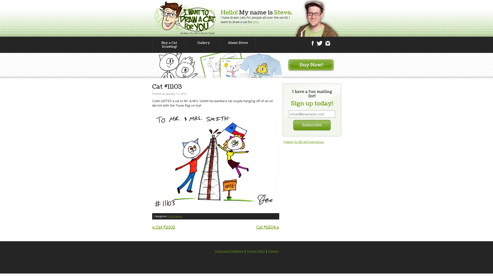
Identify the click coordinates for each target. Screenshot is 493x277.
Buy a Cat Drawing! (169, 45)
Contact (273, 251)
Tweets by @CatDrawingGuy (303, 142)
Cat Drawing (175, 216)
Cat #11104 (267, 227)
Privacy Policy (256, 251)
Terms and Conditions (229, 251)
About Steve (238, 43)
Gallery (203, 43)
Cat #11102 (163, 227)
